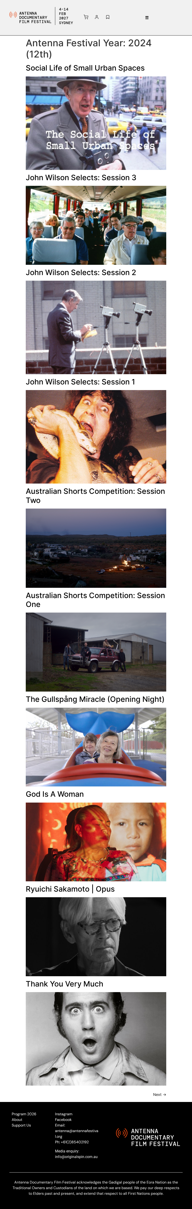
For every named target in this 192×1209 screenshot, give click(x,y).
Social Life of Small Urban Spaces (85, 67)
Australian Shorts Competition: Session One (95, 600)
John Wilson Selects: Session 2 (81, 272)
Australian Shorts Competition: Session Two (95, 496)
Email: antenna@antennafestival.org (76, 1131)
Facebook (63, 1119)
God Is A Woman (55, 794)
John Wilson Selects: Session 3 (81, 177)
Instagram (63, 1114)
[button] (147, 17)
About (17, 1119)
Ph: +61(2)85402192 (72, 1142)
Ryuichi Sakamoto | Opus (70, 888)
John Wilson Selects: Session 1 (80, 381)
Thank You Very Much (64, 983)
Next (159, 1094)
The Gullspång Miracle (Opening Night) (95, 699)
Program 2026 (24, 1114)
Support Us (21, 1125)
